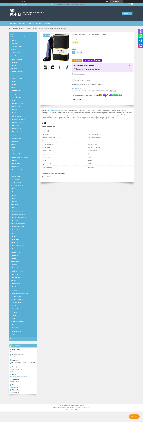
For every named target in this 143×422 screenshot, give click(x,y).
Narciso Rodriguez (18, 246)
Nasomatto (15, 249)
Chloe (14, 87)
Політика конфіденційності (83, 407)
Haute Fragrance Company (20, 157)
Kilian (14, 195)
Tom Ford (15, 306)
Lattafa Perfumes (17, 211)
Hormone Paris (16, 163)
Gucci (14, 144)
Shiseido (15, 290)
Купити (78, 60)
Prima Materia (16, 284)
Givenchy (15, 141)
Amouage (15, 43)
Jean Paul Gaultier (17, 173)
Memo (14, 233)
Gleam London (16, 154)
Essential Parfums (17, 122)
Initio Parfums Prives (18, 170)
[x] (45, 123)
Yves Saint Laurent (17, 325)
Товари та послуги (18, 29)
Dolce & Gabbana (17, 103)
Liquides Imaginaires (18, 214)
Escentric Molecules (18, 119)
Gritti (13, 151)
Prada (14, 280)
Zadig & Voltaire (17, 328)
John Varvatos (16, 182)
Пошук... (127, 13)
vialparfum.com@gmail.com (18, 376)
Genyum (14, 135)
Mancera (15, 220)
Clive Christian (16, 97)
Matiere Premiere (17, 230)
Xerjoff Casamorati (18, 321)
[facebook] (42, 123)
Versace (14, 315)
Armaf (14, 49)
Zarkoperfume (16, 331)
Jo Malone (15, 179)
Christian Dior (16, 90)
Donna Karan (16, 106)
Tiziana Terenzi (16, 302)
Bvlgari (14, 65)
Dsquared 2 (15, 110)
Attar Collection (17, 59)
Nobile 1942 (16, 252)
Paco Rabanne (16, 268)
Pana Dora (15, 274)
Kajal (13, 189)
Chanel (14, 84)
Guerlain (14, 147)
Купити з (90, 60)
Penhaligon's (16, 277)
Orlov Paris (15, 261)
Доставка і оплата (35, 23)
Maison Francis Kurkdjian (20, 217)
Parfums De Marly (17, 271)
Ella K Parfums (16, 116)
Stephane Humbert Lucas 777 (21, 293)
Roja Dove (15, 287)
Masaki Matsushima (18, 227)
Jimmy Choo (16, 176)
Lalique (14, 201)
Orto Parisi (15, 265)
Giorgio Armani (16, 138)
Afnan (14, 40)
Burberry (14, 62)
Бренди (13, 23)
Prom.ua (81, 405)
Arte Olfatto (15, 56)
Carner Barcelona (17, 72)
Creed (14, 100)
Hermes (14, 160)
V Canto (14, 312)
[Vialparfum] (15, 13)
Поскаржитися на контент (66, 407)
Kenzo (14, 192)
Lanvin (14, 208)
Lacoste (14, 198)
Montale (14, 236)
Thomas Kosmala (17, 299)
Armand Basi (16, 53)
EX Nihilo (15, 125)
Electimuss (15, 113)
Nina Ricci (15, 255)
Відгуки (47, 23)
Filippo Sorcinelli (17, 132)
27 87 (14, 334)
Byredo (14, 68)
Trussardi (15, 309)
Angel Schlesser (17, 46)
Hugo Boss (15, 166)
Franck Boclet (16, 129)
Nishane (14, 258)
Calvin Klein (15, 75)
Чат (136, 416)
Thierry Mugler (16, 296)
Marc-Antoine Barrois (18, 223)
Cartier (14, 81)
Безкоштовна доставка (83, 80)
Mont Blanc (15, 239)
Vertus (14, 318)
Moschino (15, 242)
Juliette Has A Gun (17, 185)
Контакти (22, 23)
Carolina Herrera (31, 29)
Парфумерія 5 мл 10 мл (19, 37)
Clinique (14, 94)
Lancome (15, 204)
